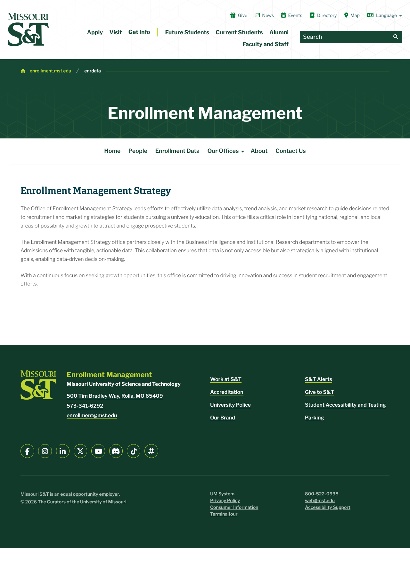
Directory (327, 15)
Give (242, 15)
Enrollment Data (177, 151)
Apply (95, 32)
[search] (396, 37)
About (258, 151)
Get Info (139, 32)
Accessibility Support (327, 507)
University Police (230, 405)
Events (295, 15)
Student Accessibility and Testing (345, 405)
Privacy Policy (225, 500)
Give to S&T (319, 392)
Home (112, 151)
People (137, 151)
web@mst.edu (320, 500)
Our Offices (223, 151)
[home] (28, 29)
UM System (222, 494)
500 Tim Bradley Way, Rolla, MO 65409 (115, 396)
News (268, 15)
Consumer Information (234, 507)
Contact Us (290, 151)
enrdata (92, 71)
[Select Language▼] (384, 15)
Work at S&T (226, 379)
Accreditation (226, 392)
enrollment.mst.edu (50, 71)
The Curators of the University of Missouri (82, 502)
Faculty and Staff (266, 44)
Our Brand (222, 418)
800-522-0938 (322, 494)
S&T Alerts (318, 379)
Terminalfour (223, 514)
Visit (115, 32)
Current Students (239, 32)
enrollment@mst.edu (92, 415)
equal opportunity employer (89, 494)
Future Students (187, 32)
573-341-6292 (85, 406)
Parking (314, 418)
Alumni (279, 32)
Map (355, 15)
